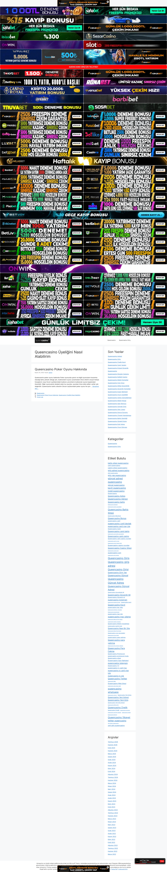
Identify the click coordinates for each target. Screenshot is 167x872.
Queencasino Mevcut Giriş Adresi (115, 619)
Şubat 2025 (112, 757)
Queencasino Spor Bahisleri (118, 661)
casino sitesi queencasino (117, 468)
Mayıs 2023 (112, 819)
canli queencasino (114, 465)
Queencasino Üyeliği (113, 710)
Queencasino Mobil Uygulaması (118, 624)
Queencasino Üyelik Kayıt (117, 362)
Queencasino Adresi (115, 356)
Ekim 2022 (111, 839)
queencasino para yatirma (116, 637)
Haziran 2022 (112, 851)
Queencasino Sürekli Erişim (117, 421)
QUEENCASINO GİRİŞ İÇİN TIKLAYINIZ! (83, 67)
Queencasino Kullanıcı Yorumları (115, 609)
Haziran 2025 (112, 751)
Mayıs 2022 (112, 854)
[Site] (41, 116)
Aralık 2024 (112, 762)
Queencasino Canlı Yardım (117, 365)
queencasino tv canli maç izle (118, 671)
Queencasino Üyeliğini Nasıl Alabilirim (69, 395)
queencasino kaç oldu (115, 607)
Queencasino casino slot (113, 550)
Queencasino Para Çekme (116, 649)
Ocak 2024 (112, 795)
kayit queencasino (117, 488)
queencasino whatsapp (115, 690)
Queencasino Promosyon (116, 654)
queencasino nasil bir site (115, 626)
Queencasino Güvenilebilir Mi (116, 592)
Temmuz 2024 (113, 777)
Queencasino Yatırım (112, 695)
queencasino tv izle (116, 676)
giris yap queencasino (117, 475)
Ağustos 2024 (113, 774)
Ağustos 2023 (113, 810)
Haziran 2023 (112, 816)
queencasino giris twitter (113, 555)
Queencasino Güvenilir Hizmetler (119, 389)
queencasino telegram (118, 663)
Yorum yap (40, 397)
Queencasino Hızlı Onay (116, 383)
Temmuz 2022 (113, 848)
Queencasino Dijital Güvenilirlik (118, 386)
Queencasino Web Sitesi (117, 683)
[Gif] (83, 161)
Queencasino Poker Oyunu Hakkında (61, 369)
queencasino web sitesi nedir (114, 686)
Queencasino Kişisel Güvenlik (118, 368)
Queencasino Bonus (117, 518)
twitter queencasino (117, 720)
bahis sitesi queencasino (118, 463)
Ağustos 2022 (113, 845)
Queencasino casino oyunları (118, 545)
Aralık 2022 (112, 833)
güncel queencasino (116, 485)
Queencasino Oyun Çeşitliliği (118, 395)
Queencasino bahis (116, 502)
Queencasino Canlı (114, 529)
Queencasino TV (113, 666)
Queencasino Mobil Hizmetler (118, 380)
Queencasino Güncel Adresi (118, 588)
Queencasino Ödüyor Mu (113, 705)
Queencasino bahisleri (113, 504)
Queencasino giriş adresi (118, 563)
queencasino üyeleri (126, 712)
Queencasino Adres (116, 496)
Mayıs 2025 (112, 754)
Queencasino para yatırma (116, 641)
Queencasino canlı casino (118, 536)
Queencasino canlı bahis (118, 531)
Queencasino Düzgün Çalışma (118, 374)
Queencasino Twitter (117, 678)
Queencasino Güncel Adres (116, 580)
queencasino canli (114, 521)
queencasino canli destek (119, 523)
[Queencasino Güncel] (43, 340)
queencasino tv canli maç (117, 668)
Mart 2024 (111, 789)
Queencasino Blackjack (114, 516)
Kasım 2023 (112, 801)
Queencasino (112, 340)
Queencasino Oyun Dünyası (117, 427)
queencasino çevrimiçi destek (114, 712)
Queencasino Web (112, 681)
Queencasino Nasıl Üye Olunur (114, 631)
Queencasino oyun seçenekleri (116, 633)
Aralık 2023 (112, 798)
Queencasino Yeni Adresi (118, 697)
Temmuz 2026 (113, 742)
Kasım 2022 (112, 836)
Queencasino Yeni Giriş (118, 700)
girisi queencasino (113, 473)
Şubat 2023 (112, 828)
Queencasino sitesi (114, 658)
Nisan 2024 (112, 786)
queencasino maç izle (115, 614)
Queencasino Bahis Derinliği (117, 418)
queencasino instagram (117, 600)
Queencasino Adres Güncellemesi (119, 398)
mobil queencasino (116, 491)
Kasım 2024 (112, 765)
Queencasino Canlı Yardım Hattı (115, 543)
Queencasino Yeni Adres (124, 695)
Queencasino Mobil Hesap (117, 401)
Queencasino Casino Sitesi (120, 548)
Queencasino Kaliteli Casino (117, 377)
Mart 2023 (111, 825)
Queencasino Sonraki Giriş (117, 406)
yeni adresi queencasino (113, 723)
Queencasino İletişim (112, 714)
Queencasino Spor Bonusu (117, 404)
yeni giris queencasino (116, 725)
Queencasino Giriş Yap (117, 572)
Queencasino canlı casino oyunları (119, 538)
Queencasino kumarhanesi (113, 612)
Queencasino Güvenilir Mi (119, 595)
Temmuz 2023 (113, 813)
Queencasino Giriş (124, 340)
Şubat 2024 (112, 792)
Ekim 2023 (111, 804)
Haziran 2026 (112, 745)
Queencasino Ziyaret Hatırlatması (119, 415)
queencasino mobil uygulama (114, 621)
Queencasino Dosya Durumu (118, 412)
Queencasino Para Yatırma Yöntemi (115, 645)
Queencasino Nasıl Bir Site (119, 628)
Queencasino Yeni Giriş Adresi (116, 702)
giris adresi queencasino (118, 470)
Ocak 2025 (111, 759)
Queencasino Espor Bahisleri (118, 392)
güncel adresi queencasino (115, 480)
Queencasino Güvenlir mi (116, 597)
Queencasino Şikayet (119, 717)
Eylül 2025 (111, 748)
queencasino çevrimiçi (125, 710)
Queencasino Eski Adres (116, 424)
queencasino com (114, 553)
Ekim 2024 (111, 768)
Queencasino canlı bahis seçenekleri (116, 534)
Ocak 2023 (112, 830)
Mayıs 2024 (112, 783)
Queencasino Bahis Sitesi (118, 511)
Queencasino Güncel (118, 575)
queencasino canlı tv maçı (113, 541)
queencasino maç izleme (119, 617)
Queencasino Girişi (118, 569)
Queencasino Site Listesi (116, 409)
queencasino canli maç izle (119, 526)
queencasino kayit (126, 602)
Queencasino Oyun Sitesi (113, 635)
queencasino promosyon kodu (118, 656)
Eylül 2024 (111, 771)
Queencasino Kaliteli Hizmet (114, 602)
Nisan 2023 (112, 822)
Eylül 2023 (111, 807)
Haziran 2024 (112, 780)
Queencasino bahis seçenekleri (115, 506)
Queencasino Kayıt (116, 605)
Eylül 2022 (111, 842)
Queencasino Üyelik (117, 707)
